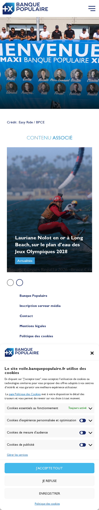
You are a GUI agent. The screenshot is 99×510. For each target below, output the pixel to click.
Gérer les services (17, 454)
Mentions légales (33, 326)
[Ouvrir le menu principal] (92, 8)
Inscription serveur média (40, 306)
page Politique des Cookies (25, 394)
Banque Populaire (33, 296)
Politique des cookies (47, 503)
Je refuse (50, 481)
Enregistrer (49, 493)
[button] (92, 353)
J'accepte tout (49, 468)
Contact (26, 316)
